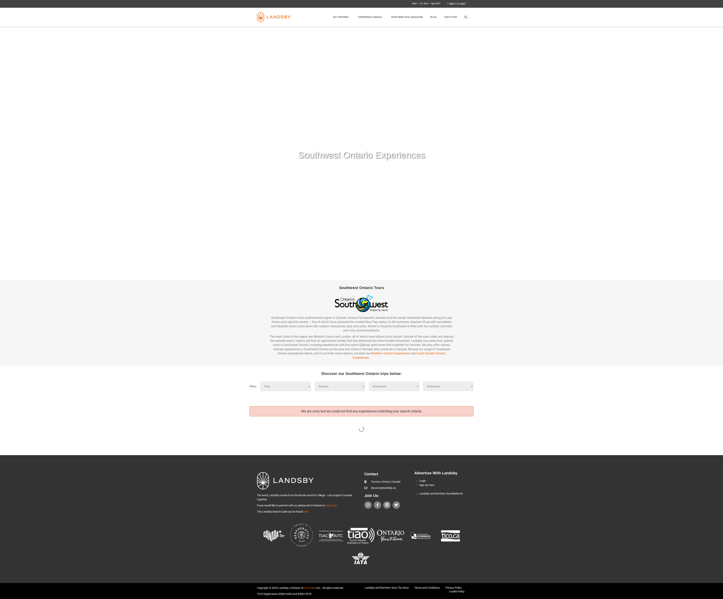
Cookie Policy (456, 591)
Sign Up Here (426, 485)
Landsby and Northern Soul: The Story (387, 587)
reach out (331, 505)
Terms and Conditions (427, 587)
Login (422, 480)
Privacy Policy (453, 587)
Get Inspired (341, 17)
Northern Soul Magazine (407, 17)
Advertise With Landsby (435, 473)
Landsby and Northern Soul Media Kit (441, 493)
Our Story (450, 17)
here (306, 511)
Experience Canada (370, 17)
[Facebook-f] (377, 505)
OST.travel (310, 587)
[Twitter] (396, 505)
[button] (466, 17)
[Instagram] (368, 505)
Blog (433, 17)
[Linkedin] (387, 505)
